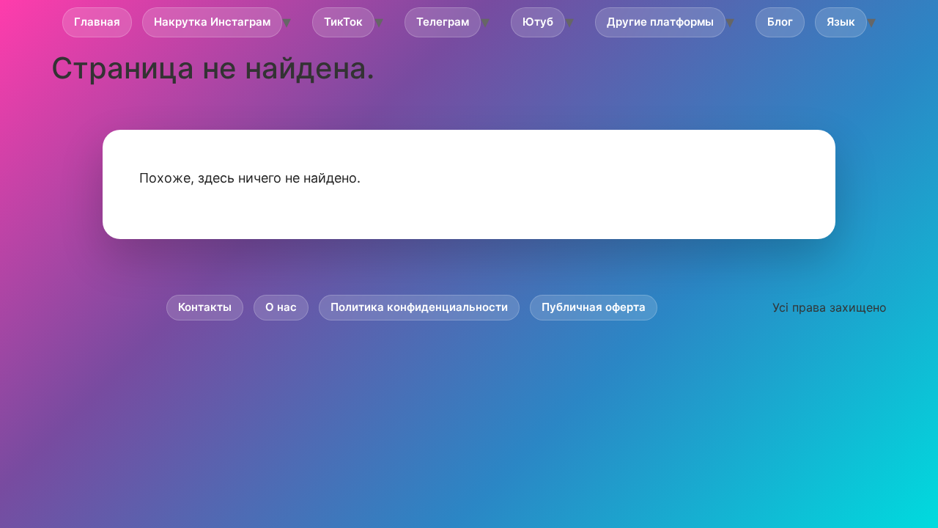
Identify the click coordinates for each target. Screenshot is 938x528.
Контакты (205, 307)
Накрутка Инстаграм (212, 22)
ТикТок (343, 22)
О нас (281, 307)
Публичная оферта (594, 307)
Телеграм (442, 22)
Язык (841, 22)
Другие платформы (660, 22)
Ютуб (537, 22)
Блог (780, 22)
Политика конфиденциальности (419, 307)
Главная (97, 22)
